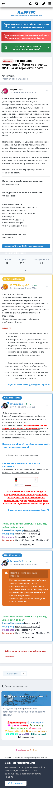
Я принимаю (16, 783)
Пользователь (27, 737)
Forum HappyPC (32, 530)
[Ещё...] (47, 90)
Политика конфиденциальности (30, 757)
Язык (6, 757)
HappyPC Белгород (25, 540)
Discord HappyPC (24, 537)
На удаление (22, 79)
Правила (9, 777)
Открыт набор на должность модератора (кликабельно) (26, 47)
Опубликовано (23, 92)
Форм (11, 76)
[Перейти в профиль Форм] (5, 91)
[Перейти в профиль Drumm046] (5, 406)
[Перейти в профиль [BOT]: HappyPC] (5, 287)
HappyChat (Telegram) (26, 533)
